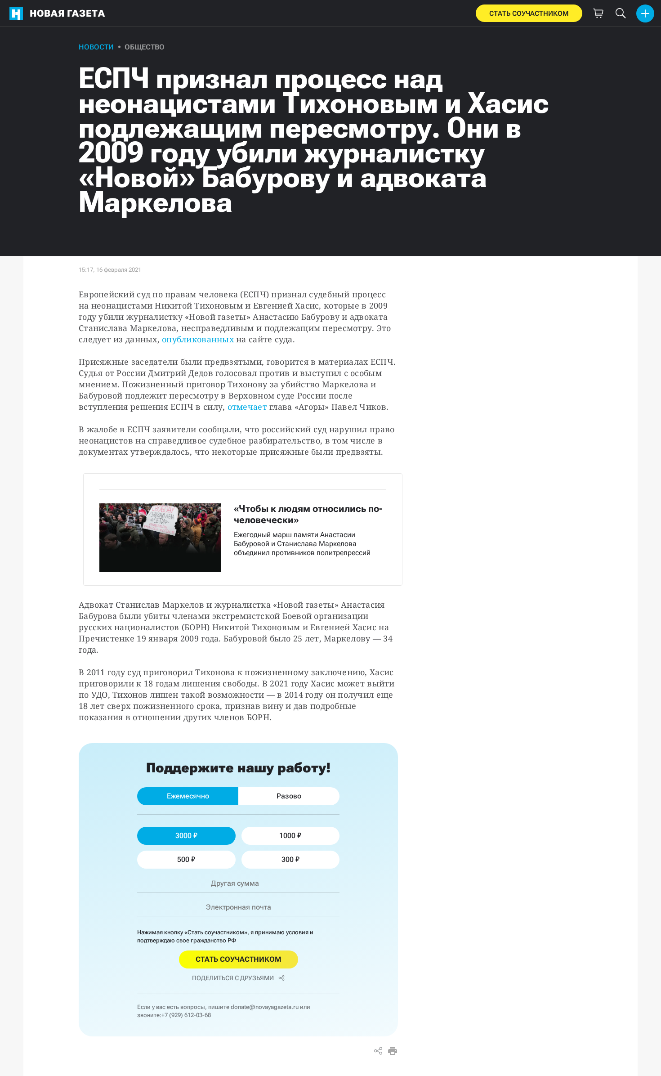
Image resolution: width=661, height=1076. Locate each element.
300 (287, 859)
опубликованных (198, 339)
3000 (183, 835)
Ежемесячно (188, 796)
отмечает (247, 406)
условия (297, 932)
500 (183, 859)
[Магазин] (598, 13)
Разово (289, 796)
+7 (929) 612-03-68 (186, 1015)
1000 (287, 835)
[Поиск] (620, 13)
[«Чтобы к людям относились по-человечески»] (243, 529)
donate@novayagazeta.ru (265, 1007)
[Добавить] (645, 13)
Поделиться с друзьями (233, 978)
